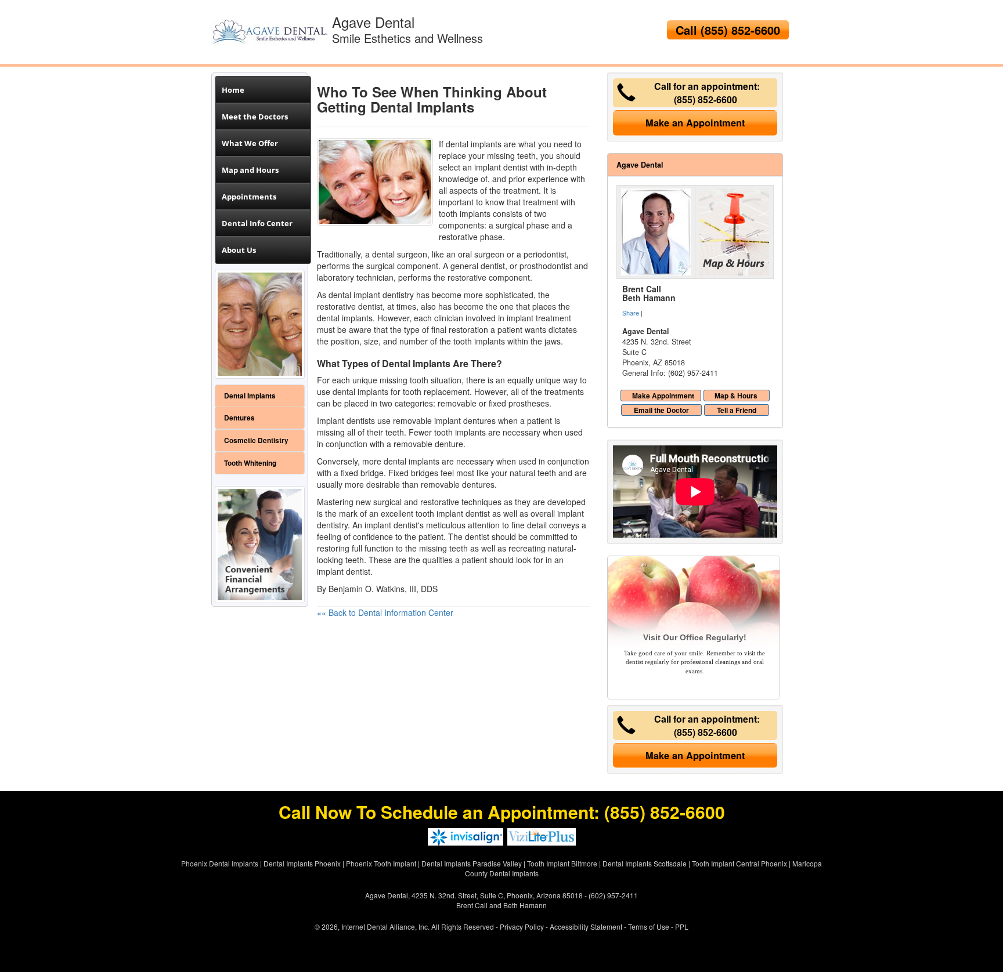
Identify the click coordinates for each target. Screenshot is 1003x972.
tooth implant (439, 513)
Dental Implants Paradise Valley (471, 863)
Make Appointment (663, 395)
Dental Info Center (257, 223)
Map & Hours (736, 395)
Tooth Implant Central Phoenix (739, 863)
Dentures (239, 418)
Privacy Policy (522, 926)
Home (233, 90)
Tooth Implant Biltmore (562, 863)
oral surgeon (481, 254)
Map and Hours (250, 170)
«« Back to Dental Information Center (385, 612)
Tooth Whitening (250, 463)
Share (630, 312)
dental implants (360, 391)
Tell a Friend (736, 410)
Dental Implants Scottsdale (644, 863)
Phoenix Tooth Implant (381, 863)
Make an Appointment (695, 122)
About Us (239, 250)
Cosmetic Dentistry (256, 440)
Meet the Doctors (255, 116)
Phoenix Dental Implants (219, 863)
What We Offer (250, 143)
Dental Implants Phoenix (302, 863)
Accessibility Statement (586, 926)
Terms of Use (648, 926)
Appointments (249, 196)
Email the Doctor (661, 410)
